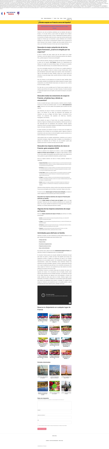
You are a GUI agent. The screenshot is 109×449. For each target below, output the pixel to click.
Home (42, 18)
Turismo (55, 18)
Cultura (61, 18)
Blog (58, 18)
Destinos (68, 19)
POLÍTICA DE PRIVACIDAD (54, 440)
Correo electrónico (41, 415)
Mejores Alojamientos (47, 18)
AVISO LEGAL (54, 435)
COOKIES (47, 440)
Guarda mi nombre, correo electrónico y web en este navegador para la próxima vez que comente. (53, 425)
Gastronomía (69, 18)
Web (38, 420)
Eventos (65, 18)
